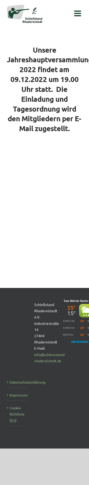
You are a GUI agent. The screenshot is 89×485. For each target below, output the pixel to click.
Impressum (17, 395)
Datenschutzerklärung (17, 382)
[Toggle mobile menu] (78, 11)
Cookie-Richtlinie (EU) (17, 413)
